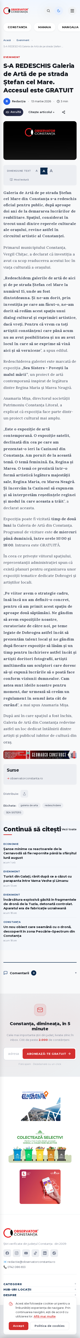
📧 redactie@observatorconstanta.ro (29, 1261)
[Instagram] (16, 1253)
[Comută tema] (58, 10)
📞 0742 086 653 (14, 1267)
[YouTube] (26, 1253)
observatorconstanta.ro (26, 778)
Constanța (17, 27)
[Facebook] (7, 1253)
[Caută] (48, 10)
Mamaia (44, 27)
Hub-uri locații (17, 1289)
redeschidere (53, 805)
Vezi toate (69, 829)
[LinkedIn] (45, 1253)
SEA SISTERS (13, 812)
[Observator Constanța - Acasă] (17, 10)
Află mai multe (45, 1316)
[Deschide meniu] (72, 10)
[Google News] (54, 1253)
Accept (18, 1325)
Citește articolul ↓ (41, 112)
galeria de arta (29, 805)
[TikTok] (35, 1253)
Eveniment (23, 40)
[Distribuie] (63, 112)
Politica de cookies (50, 1325)
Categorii (12, 1284)
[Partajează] (24, 794)
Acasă (7, 40)
